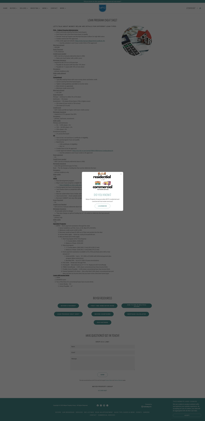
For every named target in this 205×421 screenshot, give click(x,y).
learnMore (102, 206)
